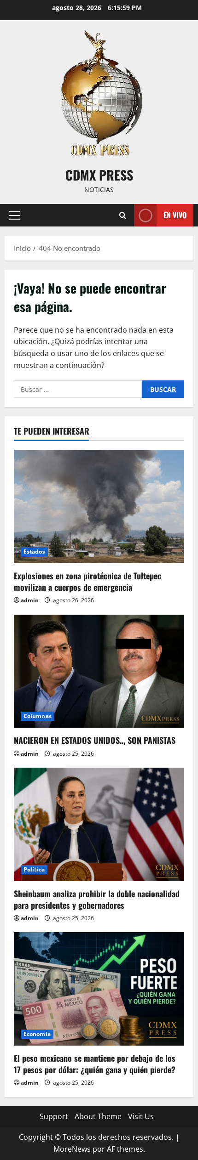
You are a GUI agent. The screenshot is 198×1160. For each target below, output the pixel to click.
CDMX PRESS (99, 174)
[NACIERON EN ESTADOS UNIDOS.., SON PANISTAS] (99, 671)
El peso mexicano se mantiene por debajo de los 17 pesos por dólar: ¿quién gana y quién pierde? (94, 1063)
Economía (37, 1034)
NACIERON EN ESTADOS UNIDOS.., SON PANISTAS (94, 740)
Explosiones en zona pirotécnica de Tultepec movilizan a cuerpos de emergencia (87, 581)
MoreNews (72, 1149)
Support (54, 1116)
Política (34, 869)
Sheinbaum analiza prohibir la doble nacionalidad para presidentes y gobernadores (97, 899)
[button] (14, 215)
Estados (34, 551)
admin (30, 600)
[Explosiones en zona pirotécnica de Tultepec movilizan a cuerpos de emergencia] (99, 506)
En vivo (174, 215)
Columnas (37, 716)
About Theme (98, 1116)
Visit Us (141, 1116)
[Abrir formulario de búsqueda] (122, 215)
